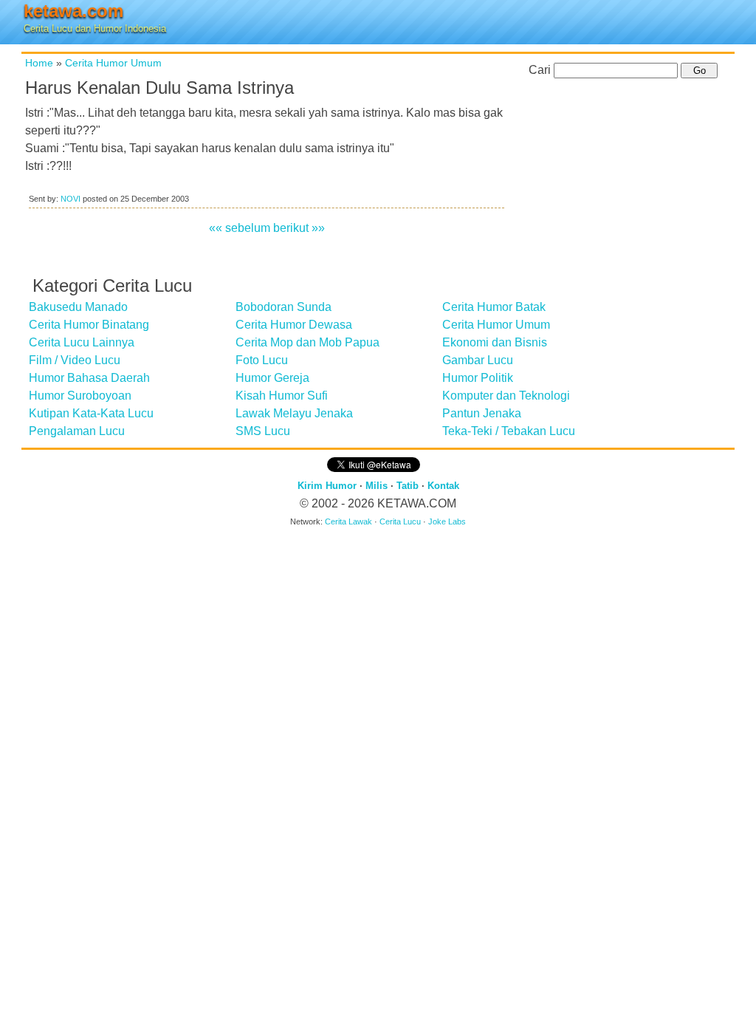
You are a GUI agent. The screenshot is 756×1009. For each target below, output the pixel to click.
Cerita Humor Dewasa (294, 324)
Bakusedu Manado (78, 307)
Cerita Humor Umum (113, 63)
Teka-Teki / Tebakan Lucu (508, 431)
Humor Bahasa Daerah (89, 378)
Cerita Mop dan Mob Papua (307, 342)
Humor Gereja (272, 378)
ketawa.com (73, 11)
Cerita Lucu (400, 521)
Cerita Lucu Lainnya (81, 342)
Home (39, 63)
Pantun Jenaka (481, 413)
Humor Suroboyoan (80, 395)
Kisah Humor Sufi (282, 395)
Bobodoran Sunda (283, 307)
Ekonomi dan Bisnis (494, 342)
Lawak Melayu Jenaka (294, 413)
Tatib (407, 485)
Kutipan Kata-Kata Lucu (91, 413)
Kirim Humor (327, 485)
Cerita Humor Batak (494, 307)
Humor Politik (477, 378)
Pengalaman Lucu (77, 431)
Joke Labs (447, 521)
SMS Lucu (263, 431)
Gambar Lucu (477, 360)
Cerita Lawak (348, 521)
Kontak (443, 485)
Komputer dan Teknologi (506, 395)
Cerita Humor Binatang (89, 324)
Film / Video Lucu (74, 360)
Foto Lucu (262, 360)
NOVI (70, 198)
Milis (376, 485)
